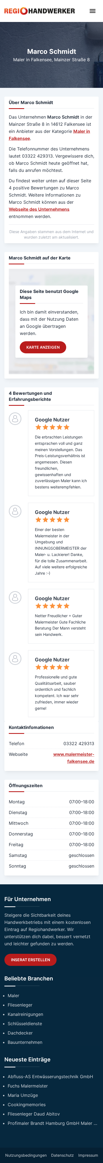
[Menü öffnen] (93, 11)
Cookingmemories (27, 1104)
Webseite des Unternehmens (39, 209)
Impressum (88, 1155)
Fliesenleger (20, 1005)
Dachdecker (20, 1033)
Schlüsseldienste (25, 1023)
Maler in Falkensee (32, 59)
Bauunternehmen (25, 1042)
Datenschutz (62, 1155)
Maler (13, 995)
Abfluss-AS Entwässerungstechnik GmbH (50, 1076)
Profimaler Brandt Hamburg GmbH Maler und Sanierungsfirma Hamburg (53, 1123)
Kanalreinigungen (25, 1014)
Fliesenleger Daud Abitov (34, 1114)
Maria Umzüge (23, 1095)
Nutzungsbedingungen (26, 1155)
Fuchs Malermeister (28, 1086)
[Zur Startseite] (39, 11)
